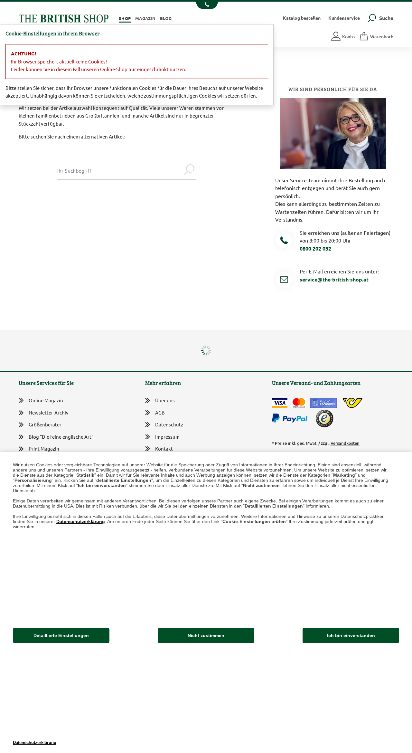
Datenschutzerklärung (80, 521)
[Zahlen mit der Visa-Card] (279, 403)
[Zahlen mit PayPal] (291, 418)
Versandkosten (345, 443)
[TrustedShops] (324, 418)
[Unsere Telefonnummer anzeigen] (206, 5)
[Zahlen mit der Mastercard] (298, 403)
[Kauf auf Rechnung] (323, 403)
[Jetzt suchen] (189, 170)
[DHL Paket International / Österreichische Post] (353, 403)
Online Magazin (46, 400)
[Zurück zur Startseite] (63, 17)
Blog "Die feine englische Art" (61, 437)
